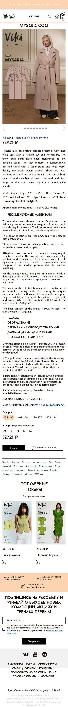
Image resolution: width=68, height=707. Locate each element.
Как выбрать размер (33, 405)
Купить (13, 448)
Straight (58, 462)
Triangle (5, 462)
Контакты (45, 668)
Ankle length (31, 466)
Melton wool (17, 474)
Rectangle (26, 462)
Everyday (53, 470)
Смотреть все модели (34, 496)
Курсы (30, 664)
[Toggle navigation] (5, 16)
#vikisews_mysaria (37, 137)
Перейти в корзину (46, 447)
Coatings (5, 474)
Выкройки (15, 664)
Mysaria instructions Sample (22, 398)
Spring (57, 466)
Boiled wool (18, 466)
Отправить (34, 641)
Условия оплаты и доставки (33, 676)
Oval (50, 462)
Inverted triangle (39, 462)
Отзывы (30, 668)
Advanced (28, 474)
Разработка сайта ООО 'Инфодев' (28, 690)
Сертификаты (47, 664)
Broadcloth (6, 466)
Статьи (16, 668)
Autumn (44, 470)
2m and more (7, 470)
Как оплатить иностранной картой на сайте (34, 4)
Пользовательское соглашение (33, 672)
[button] (4, 128)
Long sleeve (20, 470)
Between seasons (45, 466)
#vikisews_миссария (14, 137)
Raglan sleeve (33, 470)
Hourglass (15, 462)
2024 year (39, 474)
